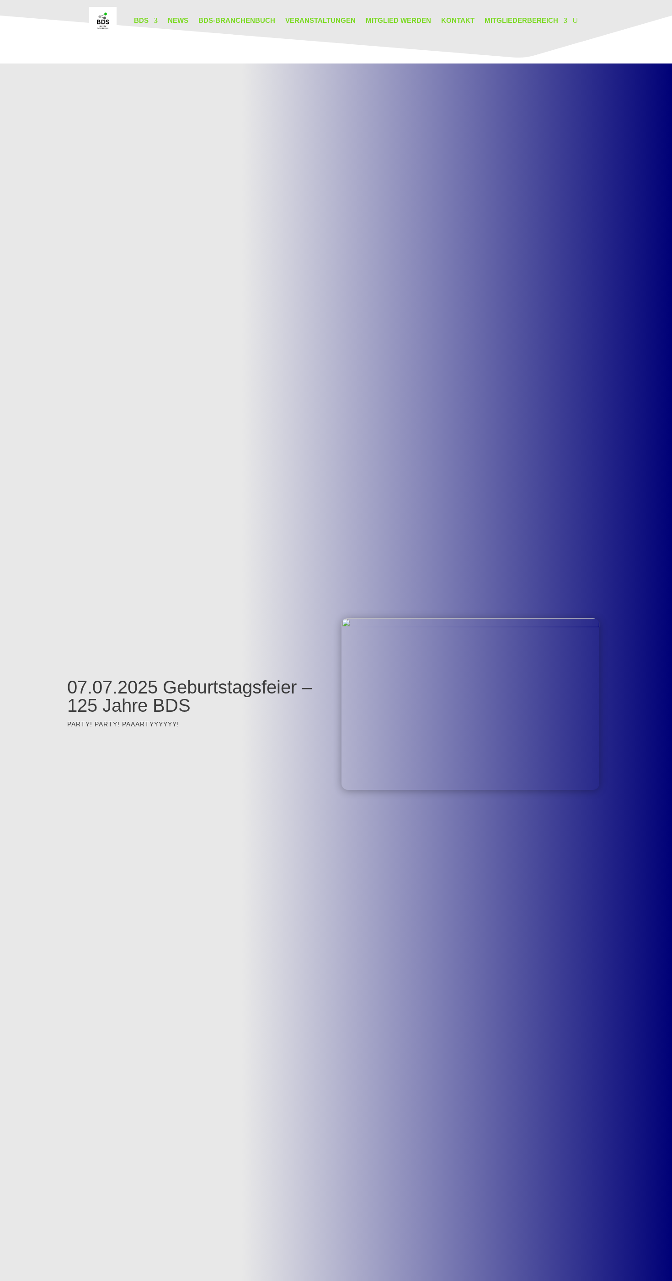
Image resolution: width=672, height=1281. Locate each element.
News (178, 20)
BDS (141, 20)
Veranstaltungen (320, 20)
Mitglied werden (398, 20)
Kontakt (458, 20)
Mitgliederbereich (521, 20)
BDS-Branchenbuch (236, 20)
